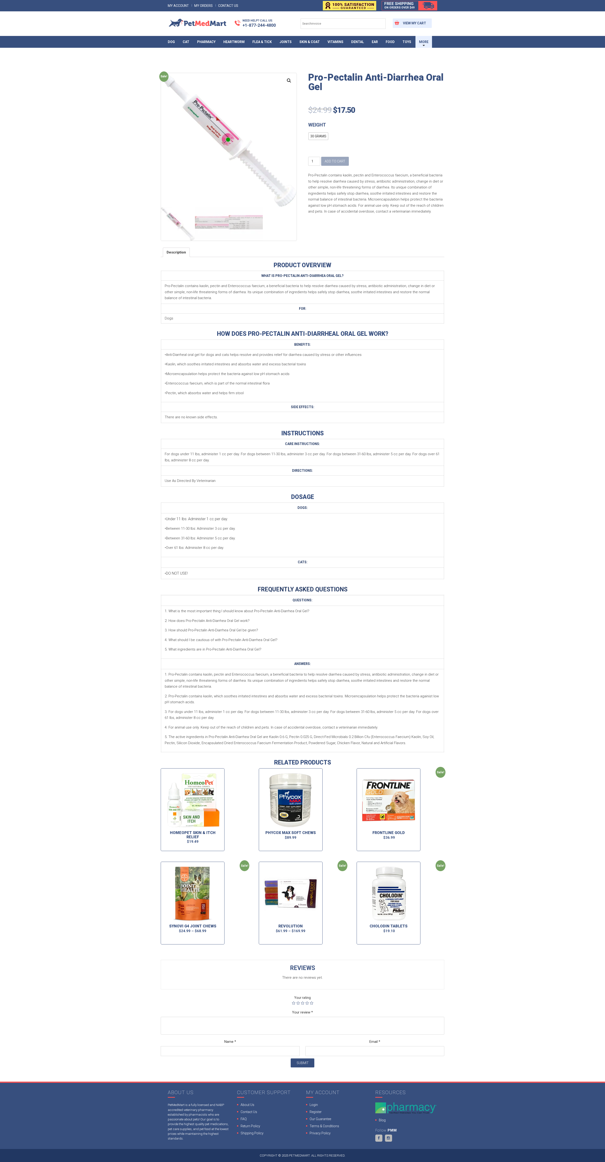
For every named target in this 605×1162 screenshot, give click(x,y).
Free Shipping (399, 5)
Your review (302, 1012)
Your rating (302, 998)
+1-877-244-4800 (259, 23)
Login (314, 1105)
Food (390, 42)
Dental (357, 42)
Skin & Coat (309, 42)
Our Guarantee (320, 1119)
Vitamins (335, 42)
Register (316, 1112)
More (423, 42)
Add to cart (335, 161)
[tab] (176, 252)
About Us (247, 1105)
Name (230, 1042)
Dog (171, 42)
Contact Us (228, 6)
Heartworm (234, 42)
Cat (186, 42)
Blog (382, 1120)
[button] (318, 136)
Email (374, 1042)
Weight (317, 125)
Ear (375, 42)
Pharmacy (206, 42)
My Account (178, 6)
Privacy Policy (320, 1133)
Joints (286, 42)
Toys (406, 42)
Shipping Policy (252, 1133)
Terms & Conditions (324, 1126)
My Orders (203, 6)
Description (176, 252)
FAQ (244, 1119)
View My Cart (414, 23)
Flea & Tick (262, 42)
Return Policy (250, 1126)
